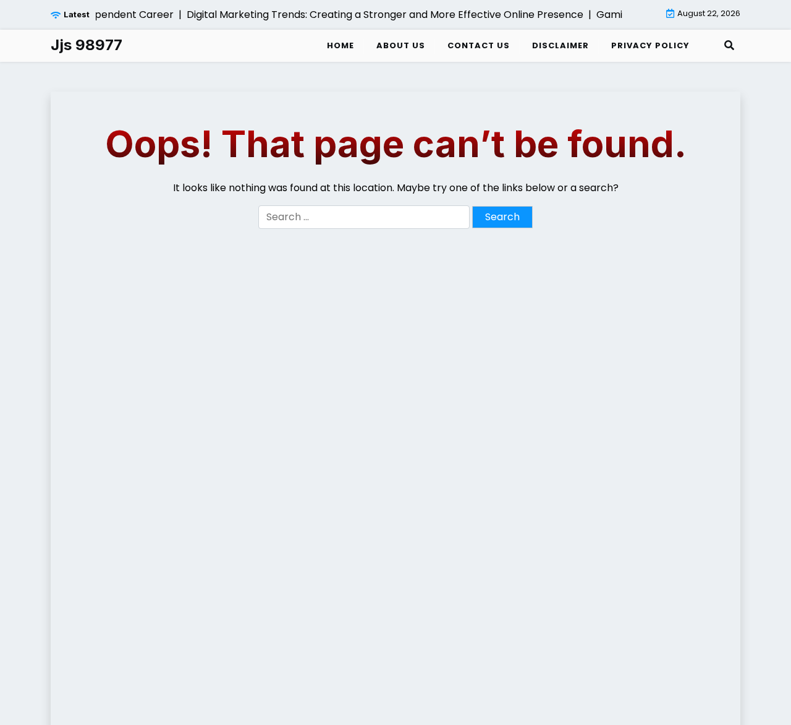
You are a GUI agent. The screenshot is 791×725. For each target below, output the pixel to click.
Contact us (478, 45)
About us (400, 45)
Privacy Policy (650, 45)
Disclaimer (560, 45)
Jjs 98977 (86, 45)
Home (340, 45)
